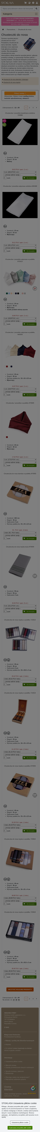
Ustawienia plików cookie (20, 1122)
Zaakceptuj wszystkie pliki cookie (20, 1128)
